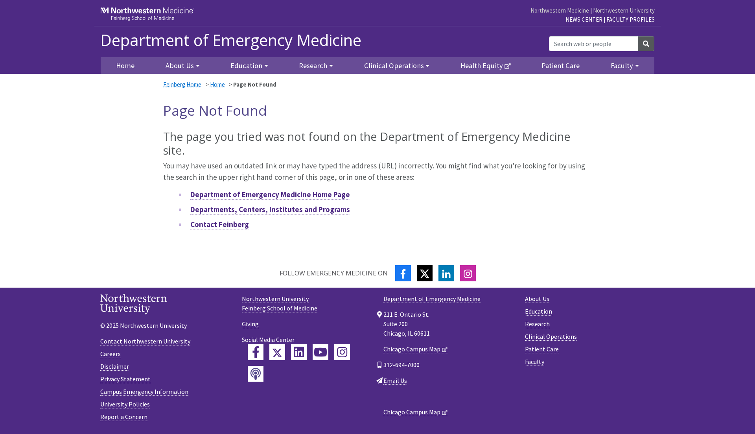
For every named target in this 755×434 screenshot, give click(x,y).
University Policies (125, 404)
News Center (583, 19)
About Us (537, 299)
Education (538, 311)
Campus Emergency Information (144, 391)
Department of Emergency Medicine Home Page (270, 194)
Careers (110, 354)
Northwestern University (624, 10)
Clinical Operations (551, 336)
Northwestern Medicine (559, 10)
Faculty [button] (622, 65)
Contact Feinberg (219, 224)
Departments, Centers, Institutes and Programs (270, 209)
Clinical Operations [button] (394, 65)
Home (217, 84)
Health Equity (481, 65)
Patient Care (560, 65)
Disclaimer (114, 366)
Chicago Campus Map (411, 349)
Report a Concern (123, 417)
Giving (250, 324)
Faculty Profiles (630, 19)
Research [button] (313, 65)
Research (537, 324)
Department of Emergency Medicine (230, 40)
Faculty (534, 362)
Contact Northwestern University (145, 341)
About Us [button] (180, 65)
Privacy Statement (125, 379)
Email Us (395, 380)
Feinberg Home (182, 84)
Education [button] (246, 65)
